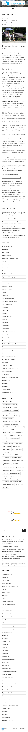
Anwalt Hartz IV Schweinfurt (10, 402)
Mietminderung (17, 446)
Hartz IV (4, 292)
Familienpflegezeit (7, 283)
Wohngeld (6, 487)
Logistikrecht (5, 310)
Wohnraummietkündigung (9, 392)
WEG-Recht (5, 383)
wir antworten (6, 389)
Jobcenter (19, 435)
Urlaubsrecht (5, 374)
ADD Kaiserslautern (7, 246)
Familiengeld (5, 280)
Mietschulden (6, 449)
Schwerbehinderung (7, 350)
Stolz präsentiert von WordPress (17, 728)
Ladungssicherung (8, 443)
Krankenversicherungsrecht (9, 301)
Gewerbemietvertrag (17, 432)
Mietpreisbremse (6, 316)
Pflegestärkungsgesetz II (8, 331)
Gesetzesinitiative (7, 286)
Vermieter (6, 481)
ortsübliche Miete (17, 449)
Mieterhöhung (6, 313)
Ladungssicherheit (7, 304)
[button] (14, 513)
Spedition (5, 473)
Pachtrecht (5, 322)
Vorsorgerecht (6, 380)
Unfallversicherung (7, 371)
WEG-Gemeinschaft (8, 484)
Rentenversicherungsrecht (9, 344)
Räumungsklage (6, 341)
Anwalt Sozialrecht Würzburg (10, 424)
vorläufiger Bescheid (15, 481)
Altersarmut (5, 252)
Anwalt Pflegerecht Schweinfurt (11, 413)
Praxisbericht (5, 334)
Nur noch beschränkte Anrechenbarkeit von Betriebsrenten (10, 23)
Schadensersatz (6, 347)
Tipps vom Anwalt (7, 365)
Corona (4, 271)
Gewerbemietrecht (7, 289)
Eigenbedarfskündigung (8, 277)
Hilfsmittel (5, 295)
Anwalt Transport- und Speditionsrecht (13, 427)
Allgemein (5, 249)
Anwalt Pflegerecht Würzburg (11, 415)
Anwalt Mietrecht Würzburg (10, 410)
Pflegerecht (5, 325)
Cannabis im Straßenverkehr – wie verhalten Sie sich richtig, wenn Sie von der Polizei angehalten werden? (14, 214)
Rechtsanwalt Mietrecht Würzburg (12, 457)
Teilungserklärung (15, 473)
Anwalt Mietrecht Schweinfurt (11, 407)
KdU (4, 438)
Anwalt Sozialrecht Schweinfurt (11, 421)
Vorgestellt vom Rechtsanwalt (10, 377)
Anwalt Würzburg (6, 255)
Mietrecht (5, 319)
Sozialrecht (5, 353)
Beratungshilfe (6, 264)
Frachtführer (6, 432)
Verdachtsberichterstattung (10, 479)
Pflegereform (5, 328)
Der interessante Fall (7, 274)
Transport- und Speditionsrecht (10, 368)
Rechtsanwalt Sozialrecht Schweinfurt (13, 460)
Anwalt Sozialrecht (8, 418)
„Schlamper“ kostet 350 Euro (10, 219)
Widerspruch (19, 484)
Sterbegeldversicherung (8, 359)
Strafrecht (5, 362)
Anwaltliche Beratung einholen (10, 258)
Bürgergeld (5, 267)
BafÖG (4, 261)
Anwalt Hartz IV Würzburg (10, 404)
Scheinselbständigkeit (9, 470)
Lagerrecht (5, 307)
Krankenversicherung (8, 298)
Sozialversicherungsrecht (9, 356)
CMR (12, 429)
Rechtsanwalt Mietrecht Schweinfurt (13, 455)
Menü (14, 8)
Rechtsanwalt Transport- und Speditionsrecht (10, 464)
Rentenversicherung (8, 467)
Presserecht (5, 338)
